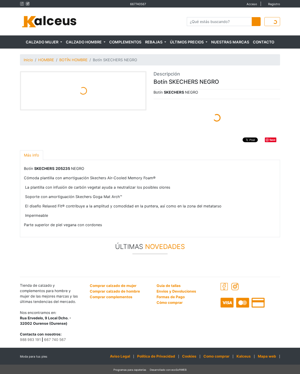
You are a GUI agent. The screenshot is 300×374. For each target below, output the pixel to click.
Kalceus (243, 356)
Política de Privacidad (156, 356)
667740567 (138, 4)
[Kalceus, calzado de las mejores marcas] (49, 21)
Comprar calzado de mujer (113, 285)
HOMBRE (46, 59)
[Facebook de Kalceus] (22, 4)
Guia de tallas (169, 285)
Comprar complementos (111, 297)
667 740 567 (55, 339)
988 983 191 (30, 339)
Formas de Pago (171, 297)
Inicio (28, 59)
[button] (44, 42)
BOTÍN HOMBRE (73, 59)
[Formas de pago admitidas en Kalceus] (250, 302)
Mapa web (267, 356)
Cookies (189, 356)
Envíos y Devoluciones (176, 291)
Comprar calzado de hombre (115, 291)
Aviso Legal (120, 356)
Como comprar (216, 356)
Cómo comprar (170, 302)
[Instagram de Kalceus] (28, 4)
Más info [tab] (31, 155)
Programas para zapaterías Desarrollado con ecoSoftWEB (150, 369)
